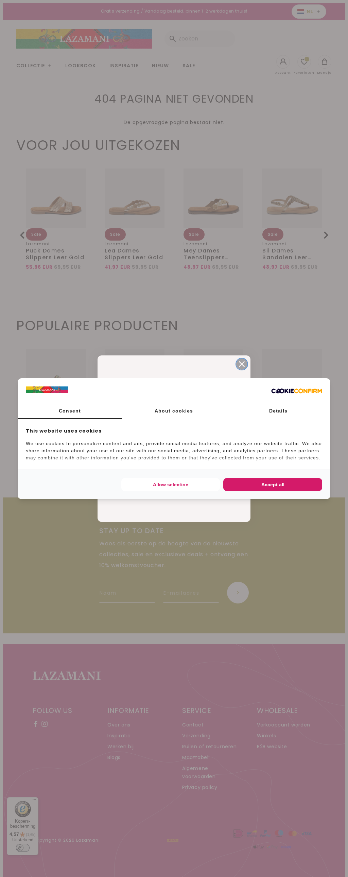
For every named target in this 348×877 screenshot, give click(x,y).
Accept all (272, 484)
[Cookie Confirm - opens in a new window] (296, 390)
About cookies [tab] (174, 411)
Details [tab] (278, 411)
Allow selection (171, 484)
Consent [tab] (70, 411)
